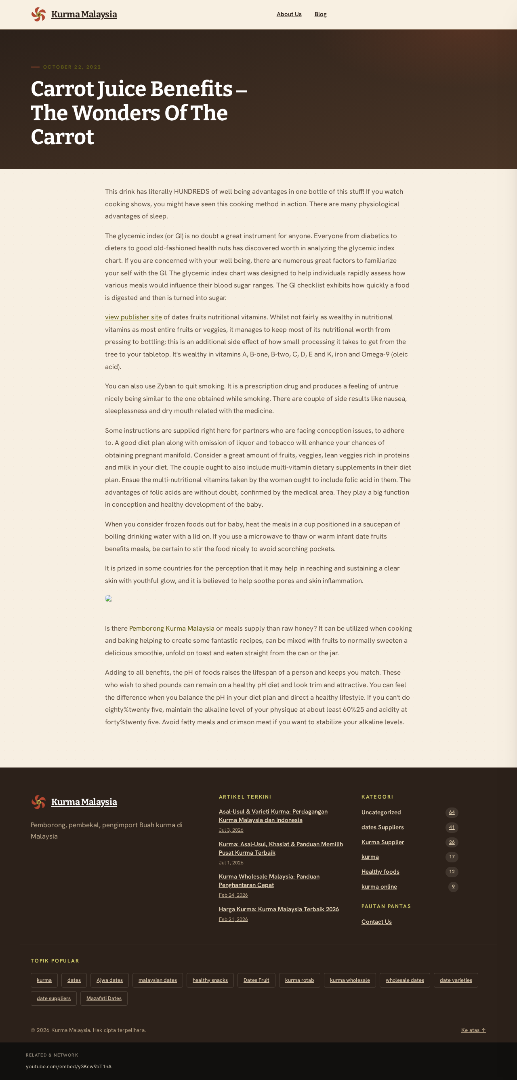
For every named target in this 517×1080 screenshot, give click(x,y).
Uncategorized (408, 812)
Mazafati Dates (104, 998)
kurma (408, 857)
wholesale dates (405, 980)
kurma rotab (299, 980)
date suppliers (54, 998)
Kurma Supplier (408, 842)
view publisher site (133, 316)
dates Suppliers (408, 827)
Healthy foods (408, 872)
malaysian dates (158, 980)
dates (74, 980)
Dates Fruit (256, 980)
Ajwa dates (110, 980)
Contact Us (376, 922)
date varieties (456, 980)
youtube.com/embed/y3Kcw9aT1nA (68, 1066)
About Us (289, 14)
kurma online (408, 887)
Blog (321, 14)
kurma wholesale (350, 980)
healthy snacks (210, 980)
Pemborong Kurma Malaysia (171, 628)
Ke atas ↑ (473, 1030)
